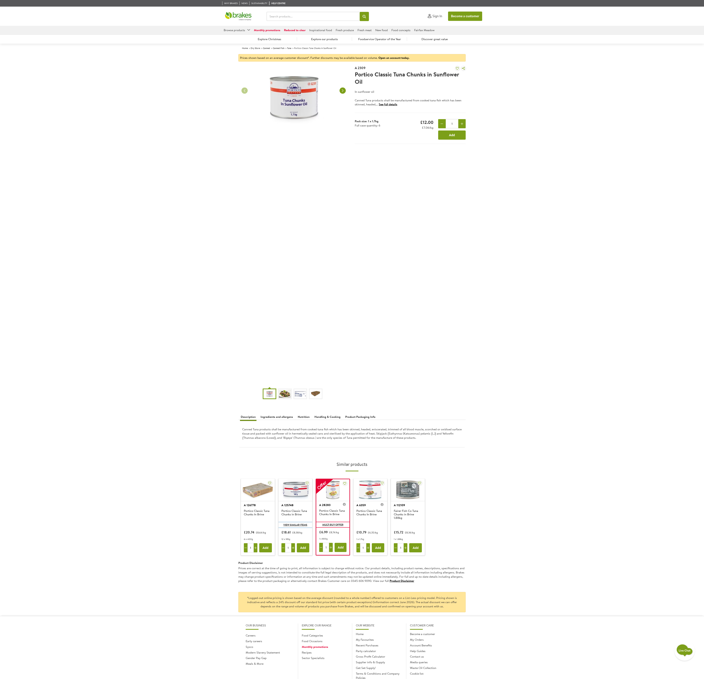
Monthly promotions (315, 647)
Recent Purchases (367, 645)
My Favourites (365, 640)
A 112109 (399, 505)
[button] (364, 16)
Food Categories (312, 635)
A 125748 (287, 505)
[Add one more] (462, 123)
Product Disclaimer (402, 581)
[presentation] (352, 435)
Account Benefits (421, 645)
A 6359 (361, 505)
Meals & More (254, 664)
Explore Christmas (269, 39)
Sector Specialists (313, 658)
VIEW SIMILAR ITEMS (295, 525)
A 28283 (325, 505)
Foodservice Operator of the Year (379, 39)
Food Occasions (312, 641)
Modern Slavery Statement (263, 652)
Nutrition (304, 417)
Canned (266, 48)
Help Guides (418, 651)
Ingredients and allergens (277, 417)
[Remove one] (442, 123)
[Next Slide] (342, 91)
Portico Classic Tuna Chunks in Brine (294, 512)
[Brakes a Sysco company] (238, 16)
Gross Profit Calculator (370, 656)
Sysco (249, 647)
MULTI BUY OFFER (332, 525)
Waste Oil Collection (423, 668)
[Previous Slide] (244, 91)
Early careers (254, 641)
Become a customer (465, 16)
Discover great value (434, 39)
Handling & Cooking (327, 417)
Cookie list (416, 673)
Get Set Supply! (366, 668)
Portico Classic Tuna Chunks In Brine (257, 512)
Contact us (417, 656)
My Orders (417, 640)
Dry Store (255, 48)
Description (248, 417)
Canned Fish (278, 48)
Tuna (289, 48)
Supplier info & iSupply (370, 662)
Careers (251, 635)
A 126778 (250, 505)
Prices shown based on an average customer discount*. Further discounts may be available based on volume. (324, 58)
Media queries (419, 662)
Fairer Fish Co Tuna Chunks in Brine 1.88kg (406, 514)
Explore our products (324, 39)
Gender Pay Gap (256, 658)
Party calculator (366, 651)
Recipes (307, 652)
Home (245, 48)
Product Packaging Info (360, 417)
